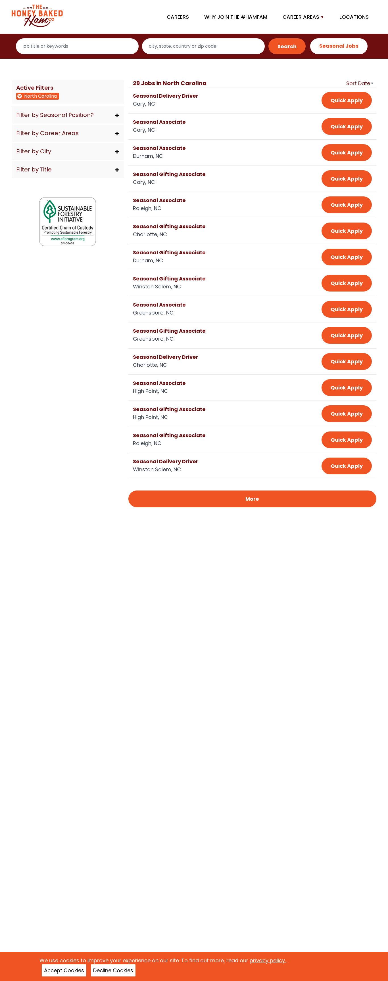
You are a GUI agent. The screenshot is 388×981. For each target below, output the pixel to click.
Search (287, 46)
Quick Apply (347, 100)
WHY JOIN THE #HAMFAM (235, 16)
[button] (67, 115)
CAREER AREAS (301, 16)
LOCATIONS (354, 16)
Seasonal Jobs (338, 45)
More (252, 498)
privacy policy (268, 960)
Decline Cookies (113, 970)
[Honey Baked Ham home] (37, 17)
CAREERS (178, 16)
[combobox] (77, 46)
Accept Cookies (64, 970)
